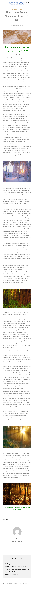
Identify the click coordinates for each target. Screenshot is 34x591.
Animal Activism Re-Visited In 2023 (15, 566)
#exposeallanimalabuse (12, 574)
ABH (12, 9)
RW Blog (7, 564)
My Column (19, 9)
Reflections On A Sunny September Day (17, 569)
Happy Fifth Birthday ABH (12, 572)
